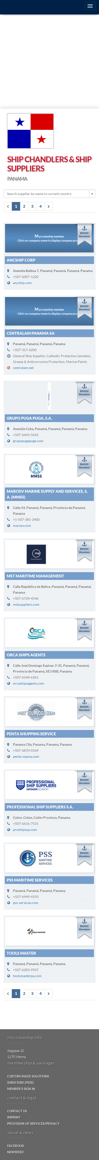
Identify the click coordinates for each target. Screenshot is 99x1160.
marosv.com (22, 525)
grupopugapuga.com (28, 441)
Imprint (13, 1117)
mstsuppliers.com (26, 604)
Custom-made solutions (28, 1076)
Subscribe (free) (20, 1082)
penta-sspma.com (26, 756)
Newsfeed (15, 1152)
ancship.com (22, 283)
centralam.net (23, 368)
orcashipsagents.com (28, 683)
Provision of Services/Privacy (33, 1123)
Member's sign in (21, 1089)
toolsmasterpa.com (27, 976)
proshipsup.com (25, 829)
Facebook (15, 1146)
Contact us (17, 1111)
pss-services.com (25, 903)
